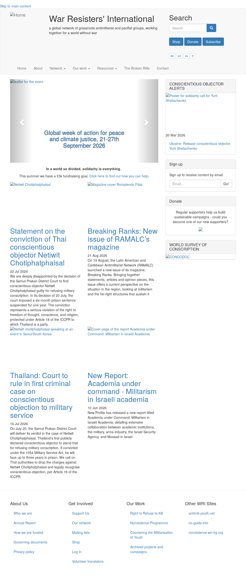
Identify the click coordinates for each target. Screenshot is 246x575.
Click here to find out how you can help (118, 176)
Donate (192, 41)
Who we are (23, 513)
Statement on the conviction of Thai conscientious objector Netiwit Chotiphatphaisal (38, 247)
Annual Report (25, 522)
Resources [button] (106, 68)
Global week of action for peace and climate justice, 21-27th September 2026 (84, 138)
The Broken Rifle (137, 68)
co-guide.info (198, 522)
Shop (176, 41)
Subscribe (213, 41)
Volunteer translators (88, 561)
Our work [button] (80, 68)
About (38, 68)
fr (193, 56)
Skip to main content (15, 6)
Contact (163, 68)
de (172, 56)
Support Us (80, 513)
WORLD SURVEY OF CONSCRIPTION (188, 247)
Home (21, 68)
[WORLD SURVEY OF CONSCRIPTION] (201, 256)
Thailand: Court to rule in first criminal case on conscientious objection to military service (41, 395)
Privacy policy (24, 551)
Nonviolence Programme (149, 522)
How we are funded (28, 532)
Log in (76, 551)
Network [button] (56, 68)
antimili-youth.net (202, 513)
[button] (21, 121)
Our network (81, 522)
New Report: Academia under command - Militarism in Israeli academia (122, 387)
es (186, 56)
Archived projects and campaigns (146, 549)
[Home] (17, 15)
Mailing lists (81, 532)
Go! (226, 183)
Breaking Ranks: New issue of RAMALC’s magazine (123, 239)
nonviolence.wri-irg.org (206, 532)
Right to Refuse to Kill (146, 513)
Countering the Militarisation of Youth (151, 535)
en (179, 56)
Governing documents (30, 542)
